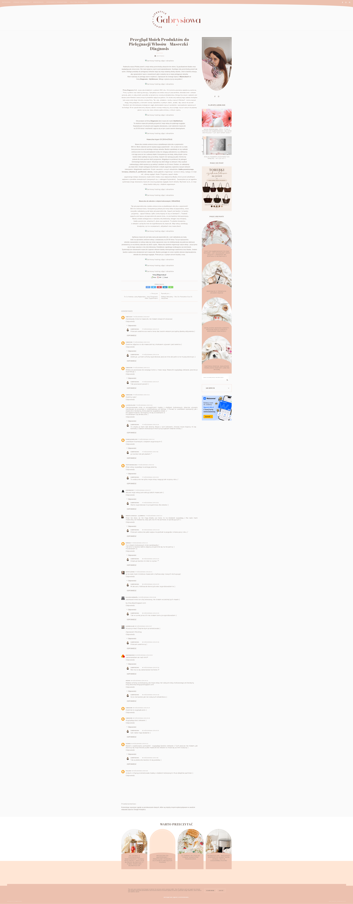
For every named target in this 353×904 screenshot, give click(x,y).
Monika (128, 743)
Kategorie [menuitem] (6, 2)
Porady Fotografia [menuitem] (22, 2)
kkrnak (128, 543)
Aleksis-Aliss (130, 626)
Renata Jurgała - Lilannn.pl (135, 515)
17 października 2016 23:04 (143, 571)
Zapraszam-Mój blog (134, 632)
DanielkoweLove (131, 439)
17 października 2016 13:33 (150, 477)
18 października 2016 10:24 (139, 743)
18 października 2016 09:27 (141, 707)
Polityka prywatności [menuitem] (79, 2)
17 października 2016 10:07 (150, 329)
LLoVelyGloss (130, 405)
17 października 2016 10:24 (141, 367)
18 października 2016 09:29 (141, 718)
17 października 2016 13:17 (142, 490)
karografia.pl (341, 901)
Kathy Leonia (130, 571)
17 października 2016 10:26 (150, 354)
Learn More (210, 890)
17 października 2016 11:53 (150, 451)
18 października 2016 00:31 (150, 558)
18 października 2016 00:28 (147, 597)
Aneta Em (129, 316)
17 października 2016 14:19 (139, 543)
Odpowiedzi (132, 325)
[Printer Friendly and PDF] (159, 278)
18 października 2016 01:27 (143, 626)
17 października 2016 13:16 (146, 464)
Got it (221, 890)
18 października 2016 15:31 (140, 770)
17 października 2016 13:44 (154, 515)
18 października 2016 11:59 (150, 757)
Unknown (129, 342)
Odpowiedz (130, 321)
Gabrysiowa (135, 329)
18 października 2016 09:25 (150, 642)
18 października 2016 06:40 (139, 680)
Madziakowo (130, 655)
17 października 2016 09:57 (141, 316)
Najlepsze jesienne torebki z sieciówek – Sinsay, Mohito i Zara (217, 204)
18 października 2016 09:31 (150, 730)
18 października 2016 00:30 (151, 529)
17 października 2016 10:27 (150, 381)
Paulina (128, 770)
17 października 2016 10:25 (144, 405)
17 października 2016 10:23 (141, 342)
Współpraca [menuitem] (38, 2)
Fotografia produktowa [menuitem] (57, 2)
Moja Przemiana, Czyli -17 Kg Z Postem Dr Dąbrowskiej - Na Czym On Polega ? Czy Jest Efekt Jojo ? (217, 131)
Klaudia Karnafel (132, 597)
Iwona (128, 680)
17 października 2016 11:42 (146, 439)
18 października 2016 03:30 (144, 655)
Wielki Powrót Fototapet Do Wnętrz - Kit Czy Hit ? (216, 157)
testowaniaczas (131, 464)
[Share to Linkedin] (165, 287)
